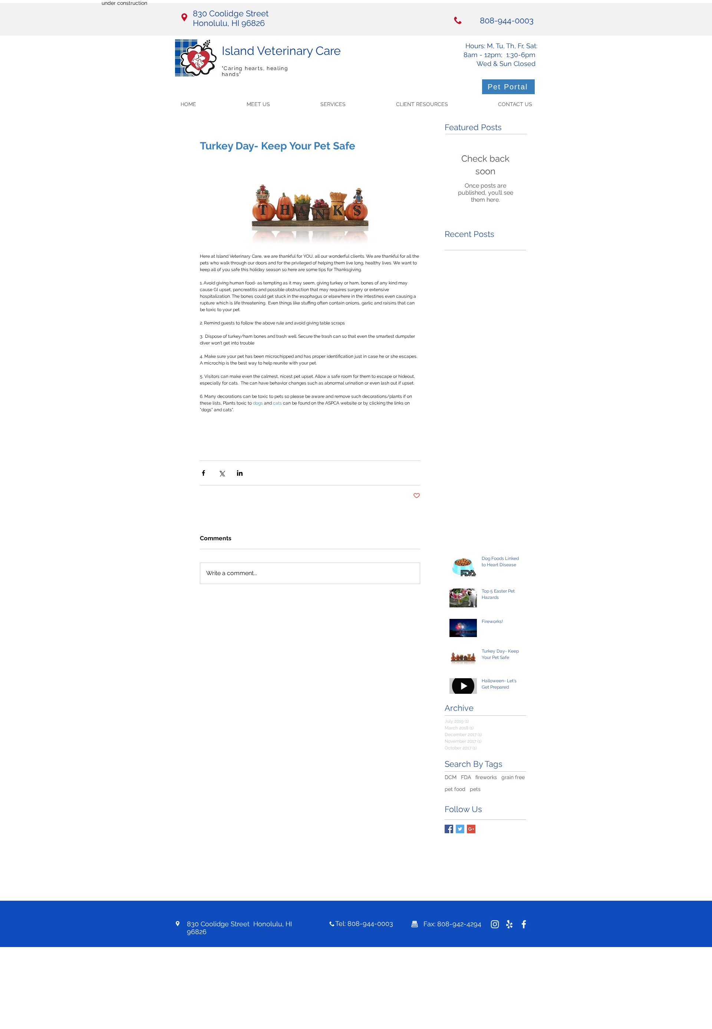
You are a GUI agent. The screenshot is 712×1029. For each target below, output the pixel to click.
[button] (352, 104)
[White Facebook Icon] (523, 924)
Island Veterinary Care (281, 50)
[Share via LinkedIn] (239, 472)
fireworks (486, 777)
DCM (450, 777)
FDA (466, 777)
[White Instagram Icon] (495, 924)
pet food (455, 789)
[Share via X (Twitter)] (221, 472)
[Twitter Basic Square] (460, 829)
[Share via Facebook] (203, 472)
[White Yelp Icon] (509, 924)
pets (475, 789)
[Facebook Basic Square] (449, 829)
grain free (513, 777)
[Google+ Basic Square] (471, 829)
